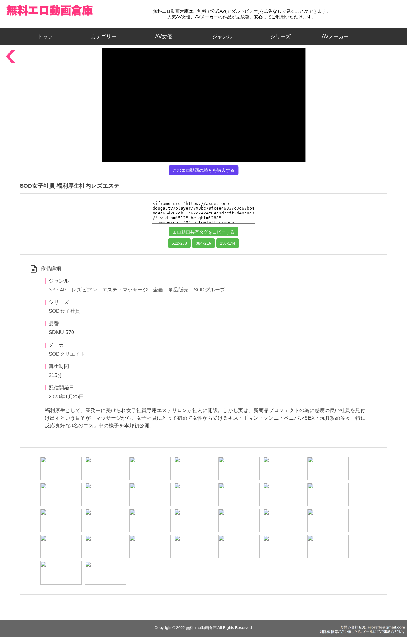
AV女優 (162, 36)
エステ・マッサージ (125, 289)
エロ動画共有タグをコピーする (203, 231)
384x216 (203, 243)
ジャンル (222, 36)
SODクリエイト (67, 354)
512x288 (179, 243)
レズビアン (84, 289)
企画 (158, 289)
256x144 (227, 243)
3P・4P (57, 289)
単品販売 (178, 289)
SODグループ (209, 289)
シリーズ (280, 36)
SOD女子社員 (64, 311)
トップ (48, 36)
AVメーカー (335, 36)
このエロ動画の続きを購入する (203, 170)
